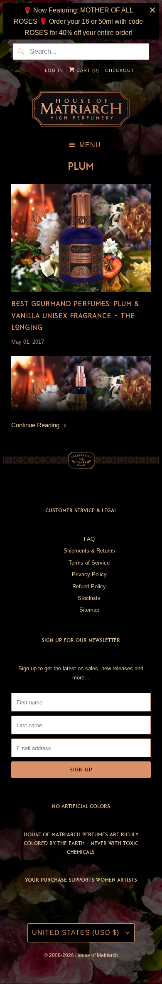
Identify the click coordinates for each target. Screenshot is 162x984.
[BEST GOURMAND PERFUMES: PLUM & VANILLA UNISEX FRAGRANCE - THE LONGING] (80, 238)
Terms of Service (89, 563)
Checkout (119, 70)
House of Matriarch (96, 955)
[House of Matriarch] (80, 108)
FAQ (89, 539)
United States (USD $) (76, 932)
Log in (54, 70)
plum (81, 166)
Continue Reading (36, 425)
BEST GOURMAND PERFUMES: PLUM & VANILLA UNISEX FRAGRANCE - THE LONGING (75, 315)
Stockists (89, 598)
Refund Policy (89, 586)
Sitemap (89, 610)
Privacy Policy (89, 574)
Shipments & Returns (89, 551)
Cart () (87, 70)
